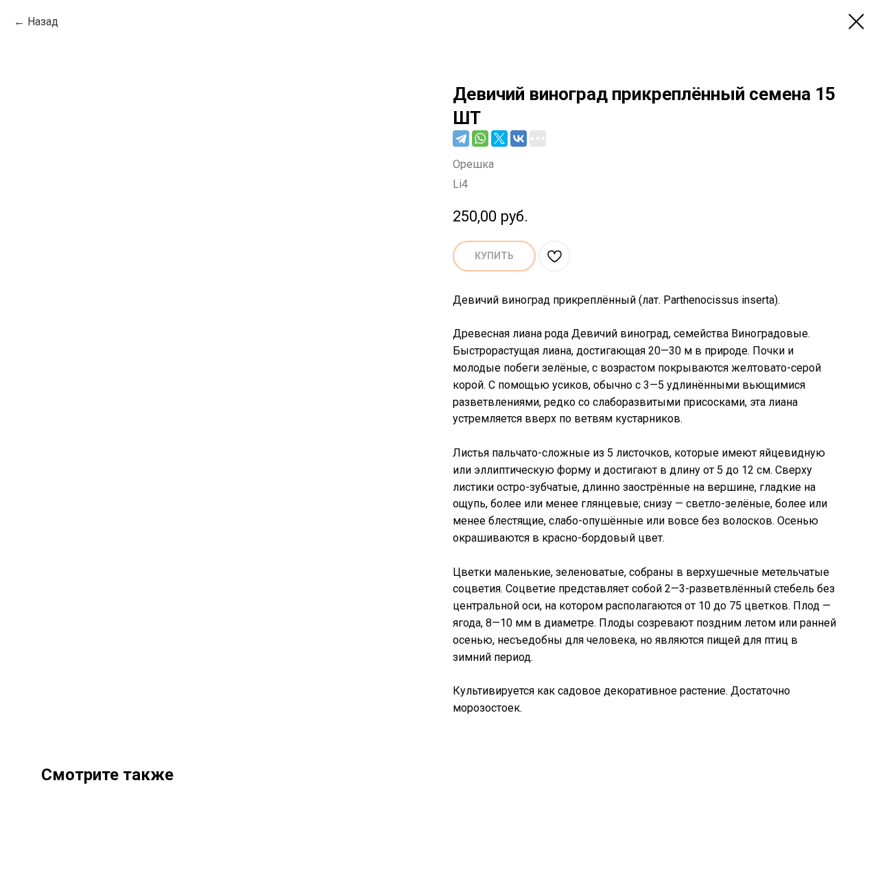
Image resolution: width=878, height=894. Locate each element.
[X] (499, 138)
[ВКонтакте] (518, 138)
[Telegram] (461, 138)
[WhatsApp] (480, 138)
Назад (42, 21)
